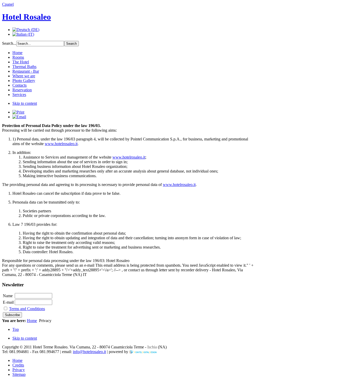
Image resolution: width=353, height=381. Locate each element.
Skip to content (24, 103)
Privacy (18, 370)
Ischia (151, 347)
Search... (9, 43)
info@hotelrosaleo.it (89, 351)
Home (32, 320)
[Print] (18, 112)
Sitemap (19, 374)
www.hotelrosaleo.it (61, 143)
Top (15, 329)
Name (8, 296)
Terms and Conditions (27, 309)
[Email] (19, 117)
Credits (18, 365)
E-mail (8, 302)
